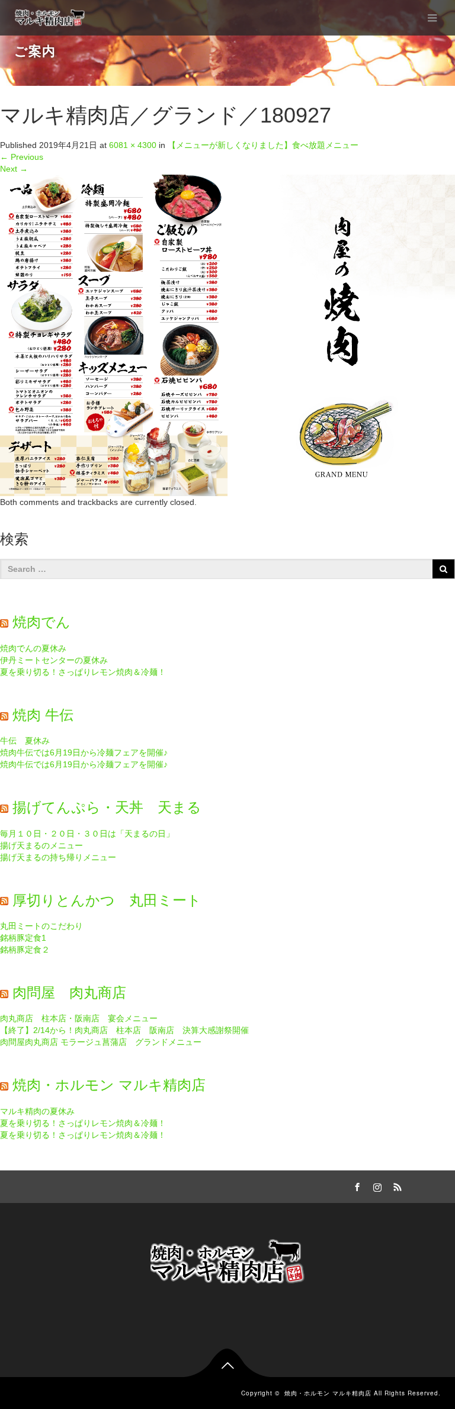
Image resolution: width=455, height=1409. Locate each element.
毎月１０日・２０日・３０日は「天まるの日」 (87, 833)
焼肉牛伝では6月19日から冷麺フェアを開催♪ (84, 752)
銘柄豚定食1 (23, 937)
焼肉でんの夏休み (33, 648)
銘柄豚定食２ (25, 949)
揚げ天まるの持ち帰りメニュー (58, 857)
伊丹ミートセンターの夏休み (54, 660)
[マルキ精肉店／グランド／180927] (227, 334)
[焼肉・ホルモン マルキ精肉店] (51, 17)
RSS (396, 1185)
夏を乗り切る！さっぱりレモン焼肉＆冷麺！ (83, 672)
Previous (21, 157)
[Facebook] (355, 1185)
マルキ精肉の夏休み (37, 1111)
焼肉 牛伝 (42, 715)
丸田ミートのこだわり (41, 926)
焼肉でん (41, 622)
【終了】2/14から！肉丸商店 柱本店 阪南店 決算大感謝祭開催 (124, 1030)
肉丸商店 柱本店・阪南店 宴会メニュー (79, 1018)
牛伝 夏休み (25, 740)
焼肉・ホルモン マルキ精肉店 (109, 1085)
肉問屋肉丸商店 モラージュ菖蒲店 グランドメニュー (100, 1042)
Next (14, 168)
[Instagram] (375, 1185)
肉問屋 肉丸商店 (69, 993)
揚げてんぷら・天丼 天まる (106, 807)
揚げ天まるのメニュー (41, 845)
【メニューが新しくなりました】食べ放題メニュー (263, 145)
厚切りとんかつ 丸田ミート (106, 900)
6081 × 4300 (132, 145)
